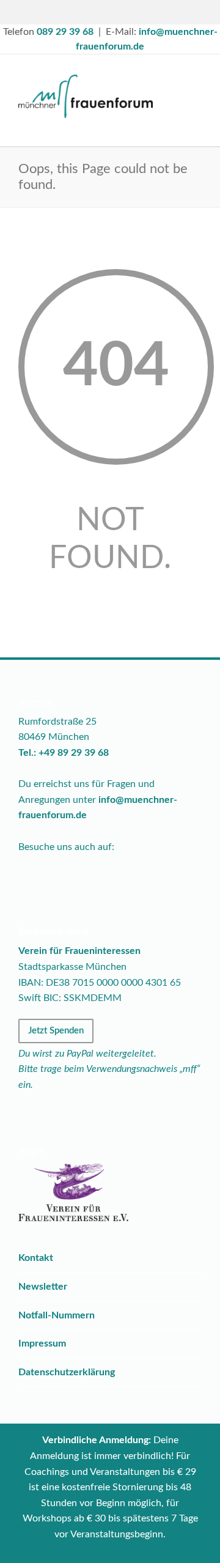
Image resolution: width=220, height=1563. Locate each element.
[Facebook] (96, 12)
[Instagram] (123, 12)
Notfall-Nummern (56, 1315)
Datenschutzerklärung (66, 1372)
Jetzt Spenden (56, 1030)
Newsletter (42, 1286)
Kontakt (35, 1258)
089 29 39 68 (65, 32)
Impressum (42, 1343)
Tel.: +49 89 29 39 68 (63, 753)
